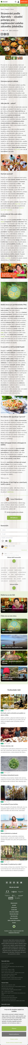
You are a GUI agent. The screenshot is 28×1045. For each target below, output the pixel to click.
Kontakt (14, 922)
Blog (2, 710)
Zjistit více (10, 492)
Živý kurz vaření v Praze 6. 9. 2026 (7, 969)
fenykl (2, 336)
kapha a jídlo (3, 570)
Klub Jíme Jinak (14, 916)
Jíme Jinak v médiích (14, 911)
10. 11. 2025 (12, 546)
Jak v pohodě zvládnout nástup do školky (9, 974)
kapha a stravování (18, 570)
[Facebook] (7, 882)
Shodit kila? (24, 1)
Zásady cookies (14, 1039)
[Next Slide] (26, 46)
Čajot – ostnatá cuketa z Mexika (7, 991)
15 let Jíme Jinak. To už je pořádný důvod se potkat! (11, 979)
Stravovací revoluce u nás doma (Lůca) (8, 999)
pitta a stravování (4, 580)
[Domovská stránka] (4, 2)
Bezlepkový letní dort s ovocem (7, 1006)
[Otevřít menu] (26, 5)
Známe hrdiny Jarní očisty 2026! (7, 963)
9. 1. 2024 (10, 553)
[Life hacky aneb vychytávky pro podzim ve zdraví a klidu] (14, 701)
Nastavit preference (14, 1034)
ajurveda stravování (12, 576)
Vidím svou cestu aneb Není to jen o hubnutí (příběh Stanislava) (13, 986)
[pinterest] (8, 34)
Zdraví (12, 9)
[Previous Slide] (1, 46)
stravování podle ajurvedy (20, 574)
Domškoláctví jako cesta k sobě (7, 988)
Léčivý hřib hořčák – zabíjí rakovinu (8, 975)
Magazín (7, 9)
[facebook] (5, 34)
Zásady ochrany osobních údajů (14, 1042)
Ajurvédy (17, 204)
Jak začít (14, 905)
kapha (12, 574)
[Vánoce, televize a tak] (14, 734)
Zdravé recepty (14, 903)
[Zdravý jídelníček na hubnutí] (14, 822)
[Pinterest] (14, 882)
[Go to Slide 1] (8, 58)
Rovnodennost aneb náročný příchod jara (9, 997)
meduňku (7, 258)
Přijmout (14, 1028)
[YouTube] (21, 882)
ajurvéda (17, 149)
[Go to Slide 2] (14, 58)
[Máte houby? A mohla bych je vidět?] (14, 852)
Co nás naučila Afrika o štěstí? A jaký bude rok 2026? (11, 989)
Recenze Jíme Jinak (14, 913)
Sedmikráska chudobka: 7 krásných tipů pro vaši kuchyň (12, 977)
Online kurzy (14, 907)
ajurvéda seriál (10, 570)
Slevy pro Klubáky (14, 918)
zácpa (2, 221)
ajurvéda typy (3, 574)
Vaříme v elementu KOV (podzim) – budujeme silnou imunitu (12, 972)
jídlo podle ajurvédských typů (6, 578)
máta (2, 332)
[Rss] (18, 882)
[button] (14, 46)
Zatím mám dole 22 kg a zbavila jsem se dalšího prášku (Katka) (13, 1000)
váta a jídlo (19, 580)
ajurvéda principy (12, 580)
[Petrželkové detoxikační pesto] (14, 763)
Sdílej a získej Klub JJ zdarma (14, 920)
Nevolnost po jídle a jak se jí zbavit (7, 995)
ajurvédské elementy (22, 572)
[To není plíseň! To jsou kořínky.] (14, 792)
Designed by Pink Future (14, 932)
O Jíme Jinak (14, 909)
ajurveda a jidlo (4, 576)
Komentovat (24, 550)
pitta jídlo (19, 578)
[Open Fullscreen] (26, 38)
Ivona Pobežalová (16, 499)
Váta (15, 578)
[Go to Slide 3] (20, 58)
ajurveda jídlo (20, 576)
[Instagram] (10, 882)
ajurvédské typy (4, 572)
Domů (2, 9)
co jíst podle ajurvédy (13, 572)
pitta (9, 574)
